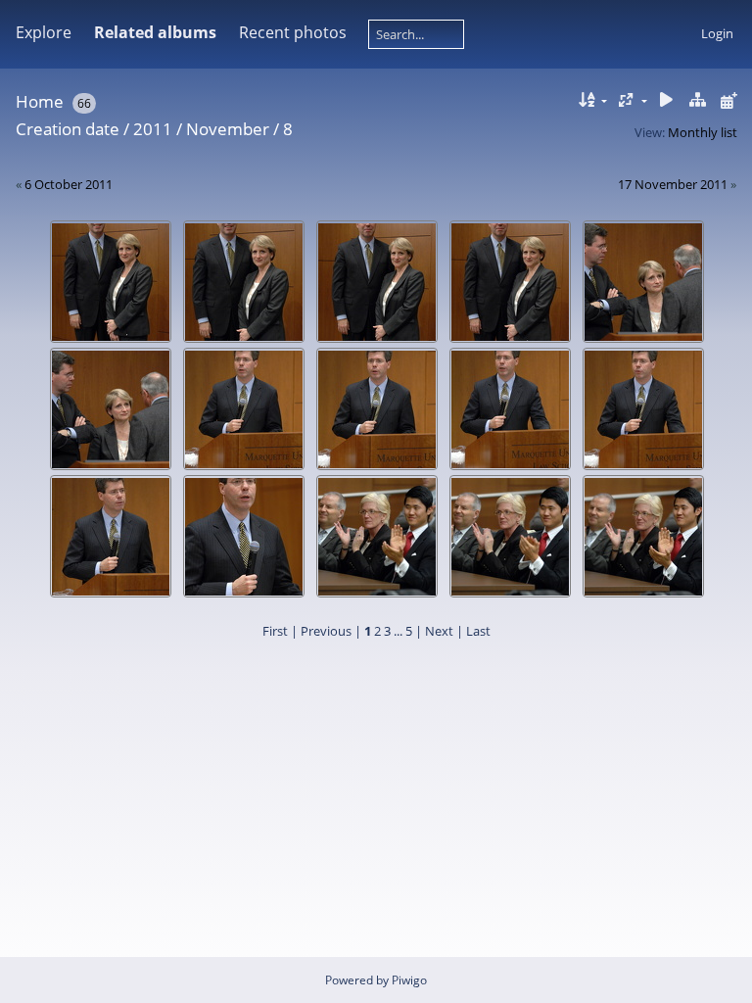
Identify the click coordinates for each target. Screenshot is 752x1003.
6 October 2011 (68, 184)
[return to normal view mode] (697, 100)
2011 (152, 129)
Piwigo (409, 980)
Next (439, 631)
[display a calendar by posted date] (728, 100)
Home (40, 101)
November (227, 129)
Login (717, 33)
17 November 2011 (673, 184)
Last (478, 631)
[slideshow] (667, 100)
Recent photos (293, 32)
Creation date (67, 129)
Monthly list (702, 132)
